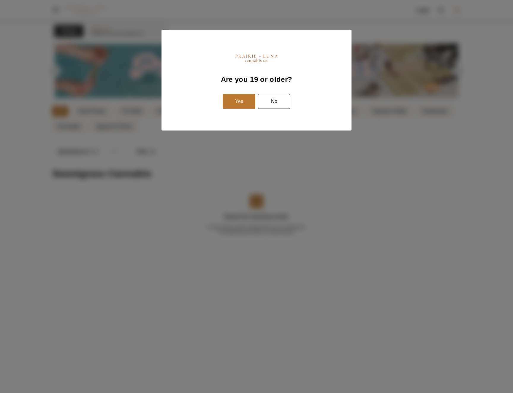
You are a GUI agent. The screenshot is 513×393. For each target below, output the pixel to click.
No (274, 101)
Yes (239, 101)
